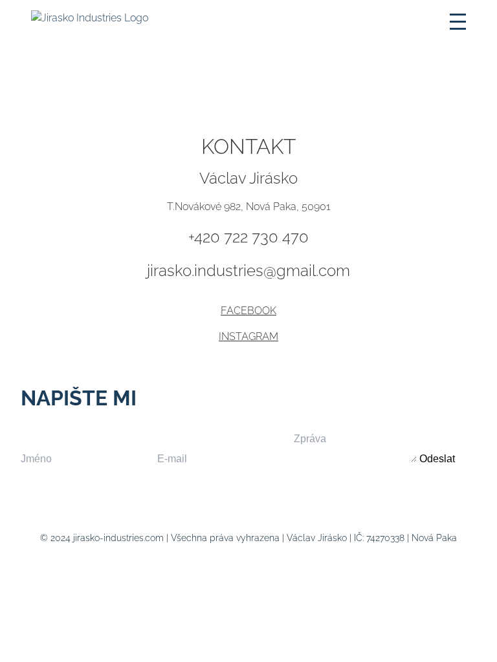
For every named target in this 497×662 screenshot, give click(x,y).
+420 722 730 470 (248, 237)
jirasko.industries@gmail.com (248, 270)
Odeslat (437, 458)
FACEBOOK (248, 310)
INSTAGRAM (248, 336)
